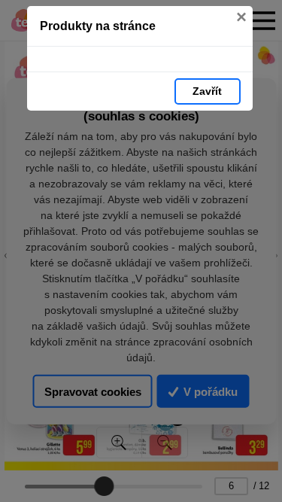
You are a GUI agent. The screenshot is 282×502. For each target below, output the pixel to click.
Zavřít (207, 91)
